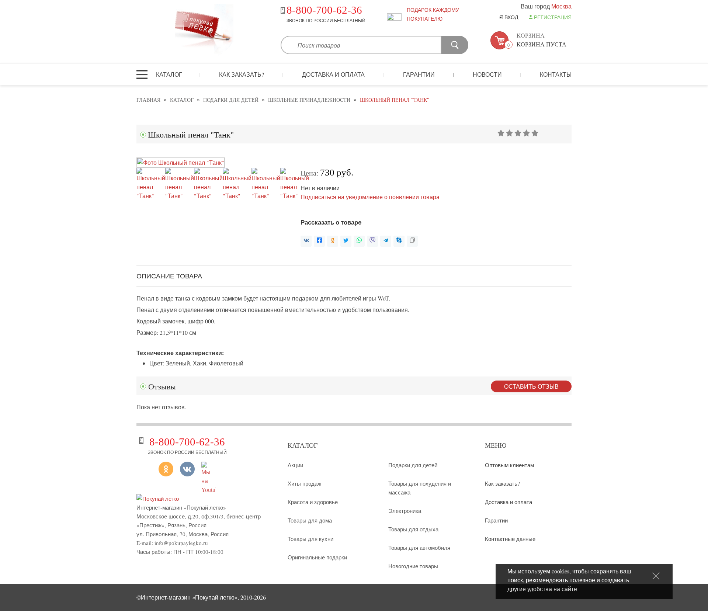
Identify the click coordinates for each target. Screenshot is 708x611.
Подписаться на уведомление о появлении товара (370, 197)
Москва (561, 6)
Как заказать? (241, 74)
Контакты (556, 74)
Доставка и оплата (333, 74)
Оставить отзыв (531, 386)
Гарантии (419, 74)
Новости (487, 74)
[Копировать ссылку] (412, 241)
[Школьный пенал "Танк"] (180, 162)
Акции (295, 465)
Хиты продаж (304, 483)
